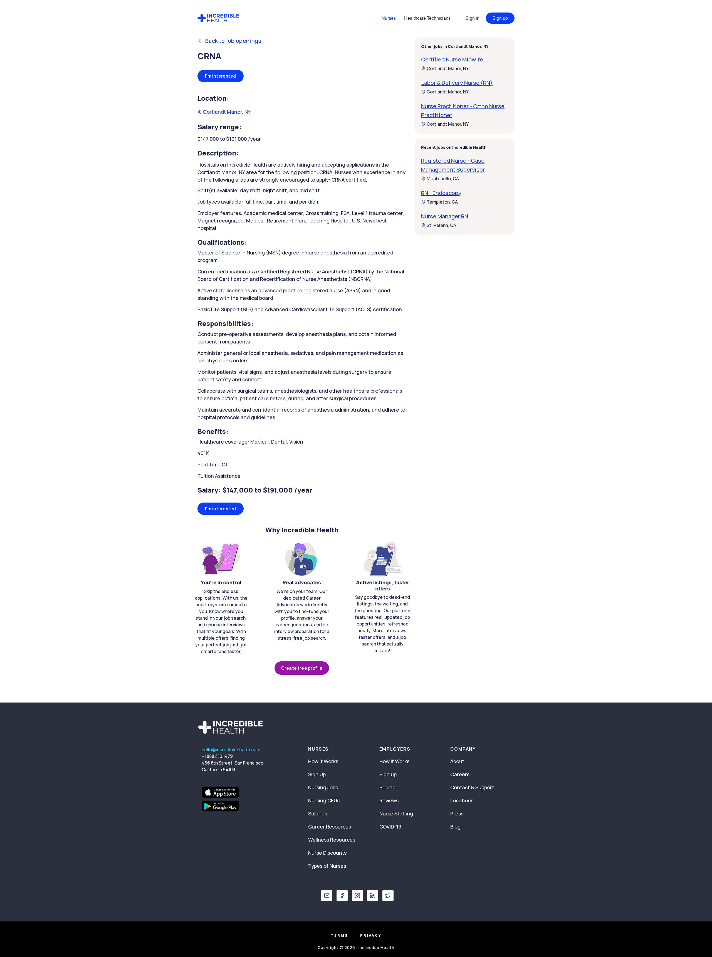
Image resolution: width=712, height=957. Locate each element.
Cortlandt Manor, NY (226, 111)
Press (456, 813)
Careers (459, 774)
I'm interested (220, 76)
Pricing (387, 787)
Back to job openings (233, 41)
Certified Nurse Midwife (452, 59)
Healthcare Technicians (427, 18)
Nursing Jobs (323, 787)
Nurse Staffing (396, 813)
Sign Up (317, 774)
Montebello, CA (443, 178)
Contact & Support (472, 787)
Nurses (389, 18)
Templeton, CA (442, 202)
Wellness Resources (331, 839)
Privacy (371, 935)
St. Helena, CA (441, 225)
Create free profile (301, 668)
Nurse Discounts (327, 852)
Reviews (389, 800)
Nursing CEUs (324, 800)
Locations (461, 800)
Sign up (500, 18)
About (457, 761)
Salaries (317, 813)
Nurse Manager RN (444, 216)
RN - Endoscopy (441, 193)
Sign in (472, 18)
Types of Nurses (327, 865)
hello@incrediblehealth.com (231, 749)
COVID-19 (390, 826)
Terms (339, 935)
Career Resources (329, 826)
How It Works (323, 761)
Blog (455, 826)
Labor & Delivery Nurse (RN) (457, 82)
